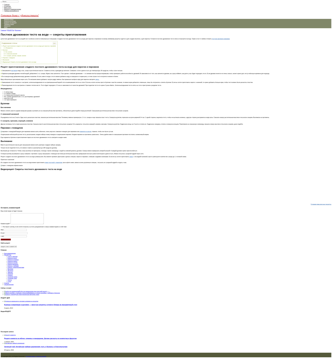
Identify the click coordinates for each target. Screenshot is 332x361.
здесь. (97, 79)
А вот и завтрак (12, 256)
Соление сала (12, 278)
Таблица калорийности (11, 11)
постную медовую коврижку (221, 39)
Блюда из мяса (12, 261)
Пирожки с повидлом (9, 57)
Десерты (10, 270)
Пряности (7, 26)
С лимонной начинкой (11, 53)
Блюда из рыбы (13, 263)
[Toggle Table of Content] (54, 43)
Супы (9, 281)
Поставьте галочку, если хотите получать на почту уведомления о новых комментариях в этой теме (35, 227)
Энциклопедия (9, 284)
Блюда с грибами (13, 266)
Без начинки (9, 52)
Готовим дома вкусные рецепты (321, 204)
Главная (7, 4)
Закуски (10, 272)
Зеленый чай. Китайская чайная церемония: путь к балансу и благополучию (35, 347)
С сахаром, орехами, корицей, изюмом (16, 55)
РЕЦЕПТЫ (10, 30)
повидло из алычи (85, 131)
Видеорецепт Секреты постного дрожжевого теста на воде (19, 62)
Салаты (10, 275)
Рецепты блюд (8, 19)
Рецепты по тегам (10, 21)
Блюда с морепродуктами (16, 267)
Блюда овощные (13, 264)
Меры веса (7, 7)
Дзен (5, 27)
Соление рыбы (12, 277)
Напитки (10, 273)
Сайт (2, 236)
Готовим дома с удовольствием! (20, 15)
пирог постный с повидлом (53, 162)
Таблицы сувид (9, 24)
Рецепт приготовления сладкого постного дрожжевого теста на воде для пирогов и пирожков (29, 46)
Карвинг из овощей (10, 22)
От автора (7, 6)
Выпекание (6, 60)
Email (2, 233)
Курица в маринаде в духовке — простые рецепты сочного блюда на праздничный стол (40, 305)
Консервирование (10, 253)
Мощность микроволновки (12, 9)
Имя (2, 230)
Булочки (5, 50)
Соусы (10, 280)
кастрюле (14, 70)
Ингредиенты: (9, 48)
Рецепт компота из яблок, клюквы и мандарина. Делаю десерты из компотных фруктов (40, 338)
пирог (131, 156)
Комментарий (5, 223)
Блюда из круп (12, 258)
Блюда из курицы (13, 259)
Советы (6, 283)
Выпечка (18, 30)
